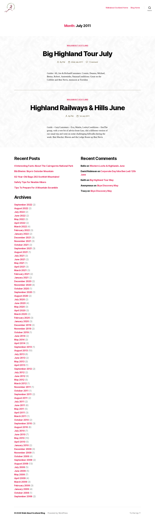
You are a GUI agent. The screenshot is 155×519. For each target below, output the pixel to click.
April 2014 (19, 343)
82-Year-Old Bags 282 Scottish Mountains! (36, 176)
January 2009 (21, 489)
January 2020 (21, 321)
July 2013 (19, 354)
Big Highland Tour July (77, 54)
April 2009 (20, 478)
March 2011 (20, 416)
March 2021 (20, 270)
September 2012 (23, 369)
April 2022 (19, 223)
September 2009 (23, 460)
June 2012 (19, 376)
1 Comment (93, 62)
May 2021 (19, 263)
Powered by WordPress (58, 513)
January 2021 (21, 277)
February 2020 (22, 317)
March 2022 (20, 226)
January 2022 (21, 234)
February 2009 (22, 485)
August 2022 (21, 208)
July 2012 (19, 372)
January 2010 (21, 445)
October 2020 (21, 288)
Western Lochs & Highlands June (107, 166)
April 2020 (19, 310)
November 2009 (23, 452)
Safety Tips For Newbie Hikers (30, 182)
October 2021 (21, 245)
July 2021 (19, 255)
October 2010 (21, 420)
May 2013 (19, 361)
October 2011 (21, 390)
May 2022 (19, 219)
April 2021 (19, 266)
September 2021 (23, 248)
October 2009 (21, 456)
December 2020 (22, 281)
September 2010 (23, 423)
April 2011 (19, 412)
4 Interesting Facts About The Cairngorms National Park (43, 166)
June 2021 (19, 259)
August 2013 (21, 350)
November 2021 (22, 241)
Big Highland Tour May (102, 180)
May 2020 (19, 306)
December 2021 (22, 237)
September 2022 (23, 204)
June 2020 (20, 303)
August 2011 (21, 398)
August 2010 (21, 427)
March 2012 (20, 383)
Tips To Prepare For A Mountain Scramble (36, 187)
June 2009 (20, 471)
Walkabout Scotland (77, 46)
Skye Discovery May (107, 185)
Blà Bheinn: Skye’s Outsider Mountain (33, 171)
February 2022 (22, 230)
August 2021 (21, 252)
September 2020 (23, 292)
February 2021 (22, 274)
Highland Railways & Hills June (77, 108)
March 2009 (20, 482)
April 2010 (19, 441)
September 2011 (23, 394)
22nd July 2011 (77, 62)
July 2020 (19, 299)
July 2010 (19, 430)
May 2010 (19, 438)
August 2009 (21, 463)
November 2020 (22, 285)
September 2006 (23, 496)
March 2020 (20, 314)
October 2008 (21, 493)
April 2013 (19, 365)
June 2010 (19, 434)
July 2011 (19, 401)
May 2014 (19, 339)
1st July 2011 (85, 116)
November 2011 (22, 387)
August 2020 (21, 296)
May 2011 (19, 409)
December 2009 (23, 449)
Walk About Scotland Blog (33, 513)
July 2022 (19, 212)
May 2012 (19, 379)
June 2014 (19, 336)
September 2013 (23, 347)
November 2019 (22, 328)
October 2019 (21, 332)
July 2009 (19, 467)
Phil (63, 62)
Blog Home (135, 8)
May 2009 (19, 474)
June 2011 (19, 405)
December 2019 (22, 325)
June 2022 (20, 215)
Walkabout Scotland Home (117, 8)
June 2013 (19, 358)
